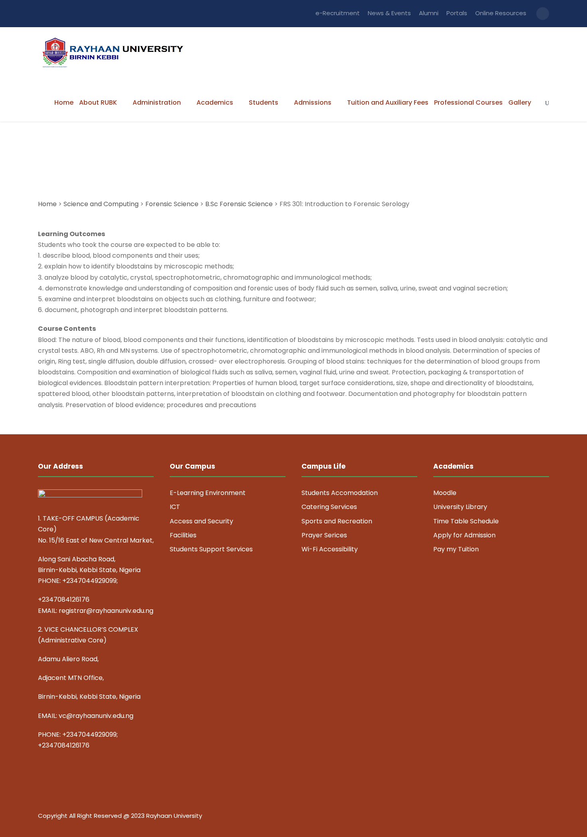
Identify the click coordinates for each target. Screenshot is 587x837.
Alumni (428, 13)
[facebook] (490, 817)
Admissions (312, 102)
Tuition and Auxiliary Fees (387, 102)
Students (263, 102)
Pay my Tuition (456, 549)
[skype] (518, 817)
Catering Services (329, 506)
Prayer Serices (324, 535)
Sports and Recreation (336, 521)
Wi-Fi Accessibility (329, 549)
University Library (460, 506)
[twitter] (532, 817)
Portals (456, 13)
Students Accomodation (339, 492)
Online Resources (500, 13)
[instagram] (546, 817)
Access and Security (201, 521)
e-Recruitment (337, 13)
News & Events (389, 13)
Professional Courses (468, 102)
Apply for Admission (464, 535)
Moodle (444, 492)
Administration (157, 102)
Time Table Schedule (466, 521)
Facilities (183, 535)
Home (63, 102)
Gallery (519, 102)
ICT (175, 506)
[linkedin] (504, 817)
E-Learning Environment (208, 492)
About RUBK (98, 102)
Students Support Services (211, 549)
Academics (214, 102)
